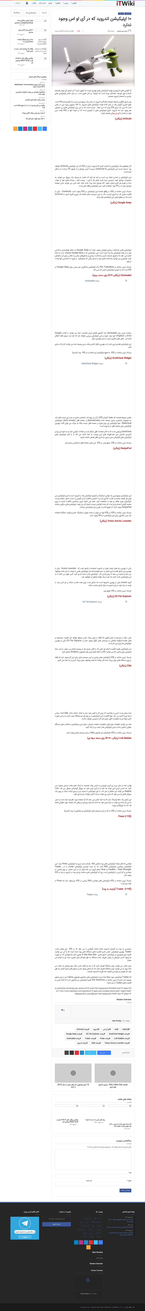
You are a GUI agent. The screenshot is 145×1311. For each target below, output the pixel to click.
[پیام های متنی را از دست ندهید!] (93, 1111)
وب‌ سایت (89, 1181)
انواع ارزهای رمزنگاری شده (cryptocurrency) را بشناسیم (24, 21)
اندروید (121, 14)
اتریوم (87, 1222)
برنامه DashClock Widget (118, 1034)
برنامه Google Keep (73, 1034)
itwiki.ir (89, 1307)
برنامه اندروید (81, 1043)
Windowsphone (97, 1222)
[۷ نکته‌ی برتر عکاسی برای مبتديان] (40, 33)
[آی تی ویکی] (126, 3)
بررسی (66, 3)
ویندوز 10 (99, 1236)
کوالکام (91, 1236)
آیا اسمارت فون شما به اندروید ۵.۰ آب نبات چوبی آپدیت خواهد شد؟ (120, 1125)
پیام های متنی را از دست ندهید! (95, 1120)
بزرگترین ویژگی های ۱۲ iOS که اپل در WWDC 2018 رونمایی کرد (67, 1121)
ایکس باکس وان (85, 1226)
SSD (95, 1218)
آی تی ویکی (122, 1307)
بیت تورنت (91, 1229)
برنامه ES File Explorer (95, 1034)
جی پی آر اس (81, 1229)
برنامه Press (104, 1038)
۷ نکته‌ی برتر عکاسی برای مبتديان (25, 31)
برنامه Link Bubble (121, 1038)
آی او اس (127, 14)
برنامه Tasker (90, 1038)
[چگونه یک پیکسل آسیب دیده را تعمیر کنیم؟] (40, 52)
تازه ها (44, 12)
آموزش (58, 3)
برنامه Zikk (96, 1043)
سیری (91, 1233)
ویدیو (50, 3)
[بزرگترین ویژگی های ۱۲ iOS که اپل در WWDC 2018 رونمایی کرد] (66, 1111)
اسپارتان (81, 1222)
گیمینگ (85, 1236)
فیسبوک (85, 1233)
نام (130, 1173)
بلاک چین (99, 1229)
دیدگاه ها (17, 12)
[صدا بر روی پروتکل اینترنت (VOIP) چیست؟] (40, 42)
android (125, 1029)
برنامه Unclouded (73, 1038)
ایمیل (129, 1181)
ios (116, 1029)
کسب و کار (42, 3)
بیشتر (34, 3)
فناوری (74, 3)
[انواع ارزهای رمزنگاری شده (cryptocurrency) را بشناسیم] (40, 24)
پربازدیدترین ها (31, 12)
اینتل (93, 1226)
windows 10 (87, 1218)
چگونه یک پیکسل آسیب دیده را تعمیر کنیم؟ (23, 50)
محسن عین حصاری (122, 31)
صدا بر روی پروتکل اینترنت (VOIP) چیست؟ (25, 40)
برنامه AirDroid (82, 1029)
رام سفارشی (98, 1233)
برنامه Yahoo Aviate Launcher (116, 1043)
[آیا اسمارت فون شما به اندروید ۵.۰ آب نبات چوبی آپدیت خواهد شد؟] (119, 1113)
